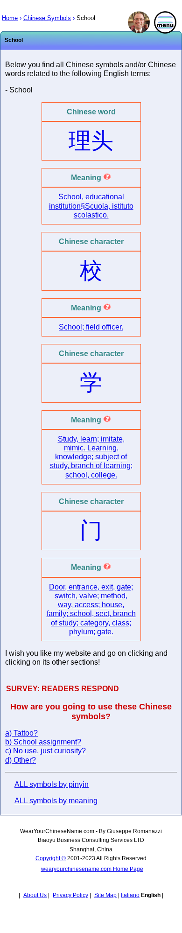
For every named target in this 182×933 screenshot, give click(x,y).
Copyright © (50, 858)
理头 (91, 140)
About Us (35, 895)
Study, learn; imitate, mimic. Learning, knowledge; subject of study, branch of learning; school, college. (91, 457)
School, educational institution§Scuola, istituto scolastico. (91, 205)
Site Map (105, 895)
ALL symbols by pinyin (51, 784)
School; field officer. (91, 327)
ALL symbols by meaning (56, 801)
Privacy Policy (70, 895)
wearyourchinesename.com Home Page (92, 869)
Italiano (130, 895)
